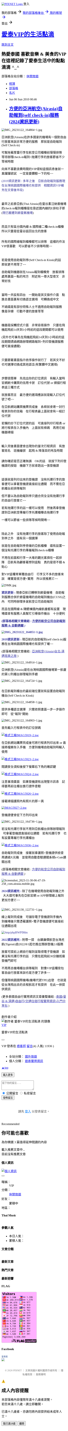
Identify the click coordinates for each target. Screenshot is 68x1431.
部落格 (13, 88)
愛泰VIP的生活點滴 (28, 34)
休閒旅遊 (32, 76)
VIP (4, 1025)
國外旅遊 (31, 1056)
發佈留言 (8, 1097)
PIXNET (17, 1370)
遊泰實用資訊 (34, 1061)
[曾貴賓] (3, 1360)
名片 (12, 92)
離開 (21, 1423)
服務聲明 (41, 1374)
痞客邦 (21, 1046)
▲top (5, 1067)
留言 (30, 1046)
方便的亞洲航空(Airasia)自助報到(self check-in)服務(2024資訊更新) (36, 115)
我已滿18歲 (9, 1423)
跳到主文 (8, 44)
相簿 (12, 83)
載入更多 (8, 1075)
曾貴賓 (5, 1357)
